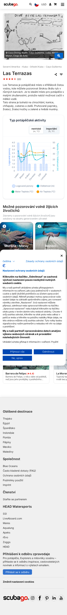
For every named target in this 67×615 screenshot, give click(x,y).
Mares (6, 523)
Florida (7, 437)
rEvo (5, 537)
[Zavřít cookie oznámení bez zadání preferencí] (61, 255)
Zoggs (6, 542)
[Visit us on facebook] (40, 598)
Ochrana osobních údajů (17, 475)
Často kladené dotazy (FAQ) (19, 470)
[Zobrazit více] (58, 55)
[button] (9, 261)
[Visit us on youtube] (61, 598)
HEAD (6, 546)
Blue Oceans (10, 466)
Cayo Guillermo (54, 66)
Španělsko (9, 427)
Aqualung (8, 527)
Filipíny (7, 442)
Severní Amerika (11, 66)
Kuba (25, 66)
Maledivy (8, 451)
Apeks (6, 532)
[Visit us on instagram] (33, 598)
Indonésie (8, 432)
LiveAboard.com (12, 518)
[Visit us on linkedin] (54, 598)
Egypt (6, 423)
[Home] (11, 4)
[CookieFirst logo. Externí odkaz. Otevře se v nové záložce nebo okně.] (4, 265)
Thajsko (7, 418)
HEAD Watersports (17, 506)
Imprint (7, 484)
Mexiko (7, 446)
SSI (5, 513)
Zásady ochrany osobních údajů (44, 261)
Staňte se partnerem (15, 499)
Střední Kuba (36, 66)
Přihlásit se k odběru (17, 572)
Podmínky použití (13, 480)
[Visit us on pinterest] (47, 598)
